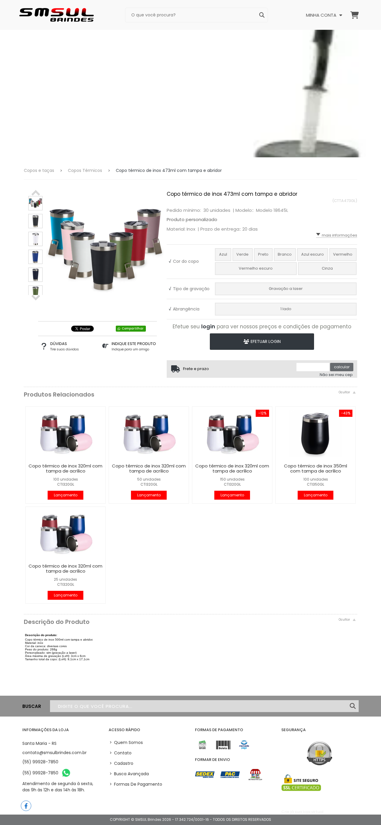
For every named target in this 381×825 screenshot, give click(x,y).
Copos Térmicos (85, 170)
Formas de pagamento (136, 784)
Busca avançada (129, 774)
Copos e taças (39, 170)
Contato (121, 753)
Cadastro (121, 763)
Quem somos (126, 742)
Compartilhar (132, 328)
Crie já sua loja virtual (302, 812)
